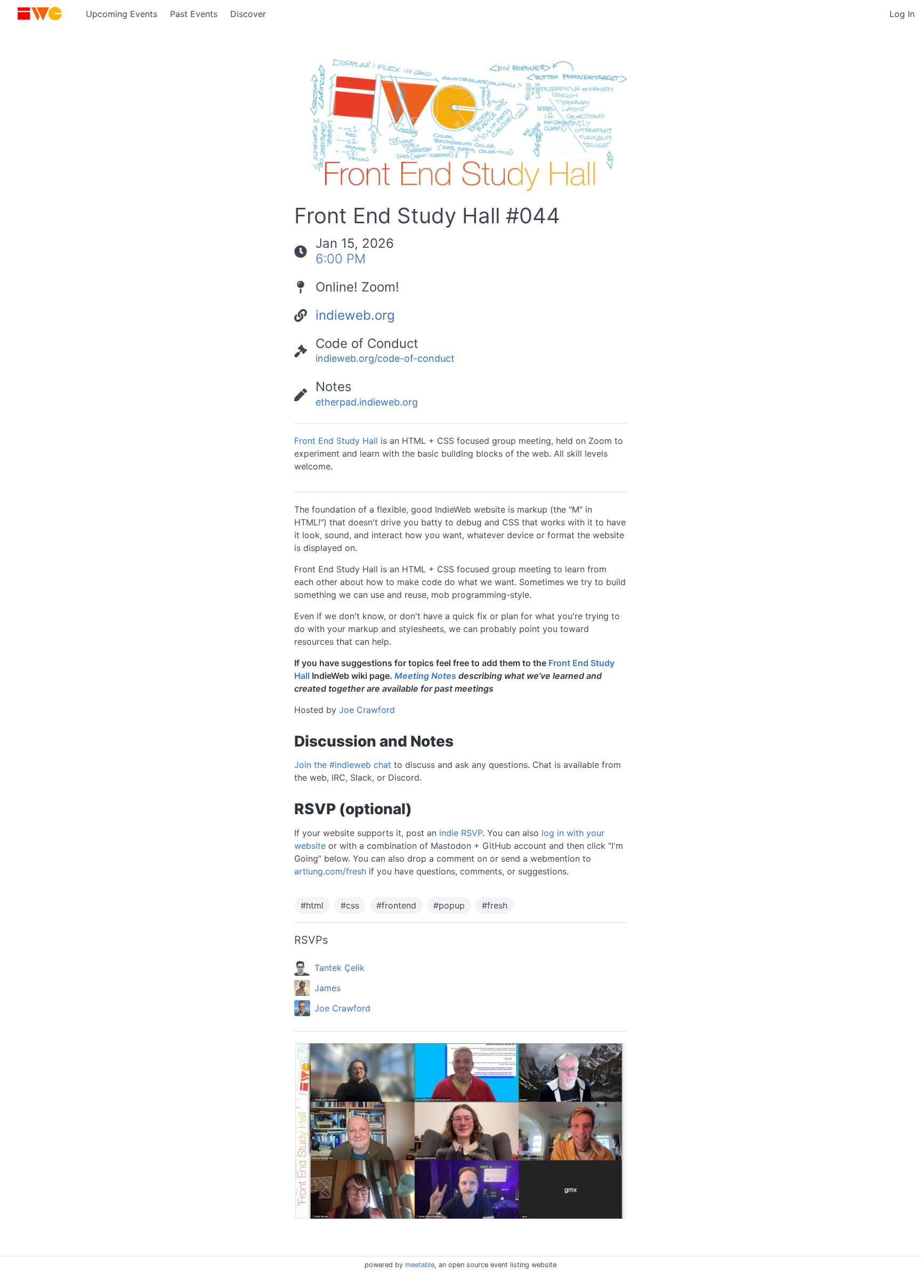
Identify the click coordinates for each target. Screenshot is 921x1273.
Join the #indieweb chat (342, 764)
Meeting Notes (425, 675)
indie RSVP (460, 833)
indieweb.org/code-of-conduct (385, 358)
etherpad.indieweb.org (367, 402)
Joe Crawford (367, 709)
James (327, 988)
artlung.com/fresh (330, 871)
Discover (248, 14)
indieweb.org (355, 315)
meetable (419, 1265)
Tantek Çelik (339, 967)
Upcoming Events (121, 14)
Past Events (193, 14)
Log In (902, 14)
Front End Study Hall (336, 440)
